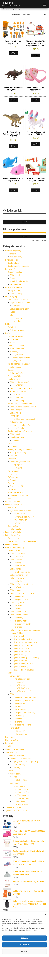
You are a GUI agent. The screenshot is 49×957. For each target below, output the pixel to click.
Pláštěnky (16, 768)
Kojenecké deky (14, 538)
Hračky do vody (18, 400)
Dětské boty (14, 694)
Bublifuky (13, 446)
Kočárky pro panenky (18, 452)
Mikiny (10, 746)
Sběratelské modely (17, 330)
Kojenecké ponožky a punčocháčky (25, 657)
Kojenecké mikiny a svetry (22, 651)
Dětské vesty (17, 627)
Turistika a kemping (17, 764)
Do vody (11, 370)
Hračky (8, 333)
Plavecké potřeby (12, 740)
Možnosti (24, 951)
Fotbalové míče (21, 780)
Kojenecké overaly (19, 654)
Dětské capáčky (18, 703)
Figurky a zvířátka (14, 376)
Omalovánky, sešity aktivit (20, 462)
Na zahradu (12, 443)
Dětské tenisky (18, 722)
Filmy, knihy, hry (11, 296)
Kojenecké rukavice (19, 661)
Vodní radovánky (16, 397)
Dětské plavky (15, 590)
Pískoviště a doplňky (18, 391)
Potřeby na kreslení (19, 520)
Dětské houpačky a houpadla (21, 388)
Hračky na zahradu (15, 379)
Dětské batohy (15, 275)
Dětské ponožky (18, 596)
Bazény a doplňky (14, 290)
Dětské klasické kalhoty (21, 572)
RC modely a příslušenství (20, 358)
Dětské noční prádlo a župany (21, 584)
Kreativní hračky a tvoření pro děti (20, 431)
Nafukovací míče (16, 373)
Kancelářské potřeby (13, 532)
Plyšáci (13, 480)
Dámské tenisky (18, 685)
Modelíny (15, 440)
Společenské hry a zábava (18, 300)
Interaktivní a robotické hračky (19, 425)
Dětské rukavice (18, 566)
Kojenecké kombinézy (20, 648)
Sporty (10, 771)
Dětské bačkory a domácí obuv (24, 697)
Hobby (7, 324)
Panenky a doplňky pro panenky (20, 449)
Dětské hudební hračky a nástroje (23, 407)
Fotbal (14, 777)
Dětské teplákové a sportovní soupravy (25, 630)
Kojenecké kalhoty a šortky (22, 645)
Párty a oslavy (10, 737)
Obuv (10, 673)
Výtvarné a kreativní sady (24, 517)
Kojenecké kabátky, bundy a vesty (25, 642)
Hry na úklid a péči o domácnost (22, 419)
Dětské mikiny (17, 581)
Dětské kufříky (15, 529)
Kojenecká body (18, 636)
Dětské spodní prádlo (18, 612)
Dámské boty (15, 676)
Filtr (24, 237)
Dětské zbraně (15, 367)
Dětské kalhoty (13, 263)
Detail (13, 53)
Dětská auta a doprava (16, 345)
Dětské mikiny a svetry (18, 578)
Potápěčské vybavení (20, 795)
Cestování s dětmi (15, 272)
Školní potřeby (13, 526)
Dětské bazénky (16, 293)
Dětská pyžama (18, 587)
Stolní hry (13, 315)
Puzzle (12, 312)
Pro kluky (11, 483)
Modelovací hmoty (17, 437)
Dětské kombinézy (19, 621)
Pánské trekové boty (20, 734)
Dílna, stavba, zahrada (13, 287)
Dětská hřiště (17, 385)
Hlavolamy (16, 306)
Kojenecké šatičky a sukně (22, 664)
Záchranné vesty (21, 804)
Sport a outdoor (11, 752)
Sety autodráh (17, 355)
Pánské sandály (18, 731)
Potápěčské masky (22, 798)
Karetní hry (16, 321)
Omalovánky (17, 465)
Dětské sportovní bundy (21, 624)
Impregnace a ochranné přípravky (25, 761)
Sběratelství (12, 327)
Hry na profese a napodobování (20, 404)
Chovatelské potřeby (13, 251)
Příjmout (24, 938)
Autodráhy (14, 352)
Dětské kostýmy (16, 410)
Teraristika (12, 254)
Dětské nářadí (15, 413)
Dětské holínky (18, 706)
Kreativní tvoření (18, 514)
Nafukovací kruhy (21, 789)
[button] (45, 915)
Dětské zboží (10, 269)
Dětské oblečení (11, 260)
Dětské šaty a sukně (18, 602)
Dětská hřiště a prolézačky (20, 382)
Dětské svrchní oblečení (19, 615)
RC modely (16, 361)
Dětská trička (17, 557)
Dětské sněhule (18, 719)
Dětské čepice (17, 563)
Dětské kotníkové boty (20, 709)
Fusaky (13, 278)
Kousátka (13, 342)
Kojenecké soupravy (20, 667)
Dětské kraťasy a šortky (19, 575)
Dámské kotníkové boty (21, 679)
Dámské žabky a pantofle (22, 691)
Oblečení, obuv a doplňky (14, 547)
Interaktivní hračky (17, 428)
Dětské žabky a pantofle (21, 725)
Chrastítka (14, 339)
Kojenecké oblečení (12, 535)
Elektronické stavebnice (19, 495)
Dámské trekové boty (20, 688)
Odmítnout (24, 945)
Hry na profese (15, 416)
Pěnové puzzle (15, 284)
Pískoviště (16, 394)
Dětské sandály (18, 715)
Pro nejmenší (13, 489)
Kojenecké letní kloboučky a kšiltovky (22, 541)
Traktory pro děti (16, 486)
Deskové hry (17, 318)
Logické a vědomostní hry (20, 303)
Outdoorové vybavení (16, 755)
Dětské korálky (15, 434)
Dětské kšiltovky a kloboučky (19, 266)
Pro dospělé (10, 743)
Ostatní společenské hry (19, 309)
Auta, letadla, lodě (17, 348)
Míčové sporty (15, 774)
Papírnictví (12, 459)
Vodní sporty (15, 783)
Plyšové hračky (13, 477)
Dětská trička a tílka (17, 553)
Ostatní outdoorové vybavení (21, 758)
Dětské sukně (17, 609)
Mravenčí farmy (16, 257)
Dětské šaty (17, 605)
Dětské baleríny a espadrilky (23, 700)
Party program (13, 471)
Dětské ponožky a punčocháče (22, 593)
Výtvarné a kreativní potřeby (21, 511)
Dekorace (13, 474)
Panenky (13, 456)
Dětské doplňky (16, 560)
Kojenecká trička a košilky (22, 639)
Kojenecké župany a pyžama (23, 670)
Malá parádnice (16, 422)
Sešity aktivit (17, 468)
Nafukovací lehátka (22, 792)
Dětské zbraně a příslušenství (19, 364)
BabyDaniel (8, 2)
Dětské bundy (17, 618)
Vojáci (10, 498)
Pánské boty (15, 728)
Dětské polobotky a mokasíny (23, 713)
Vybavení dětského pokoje (18, 281)
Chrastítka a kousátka (16, 336)
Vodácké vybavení (19, 801)
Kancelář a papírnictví (13, 505)
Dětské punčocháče (20, 599)
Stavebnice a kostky (15, 492)
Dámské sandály (18, 682)
